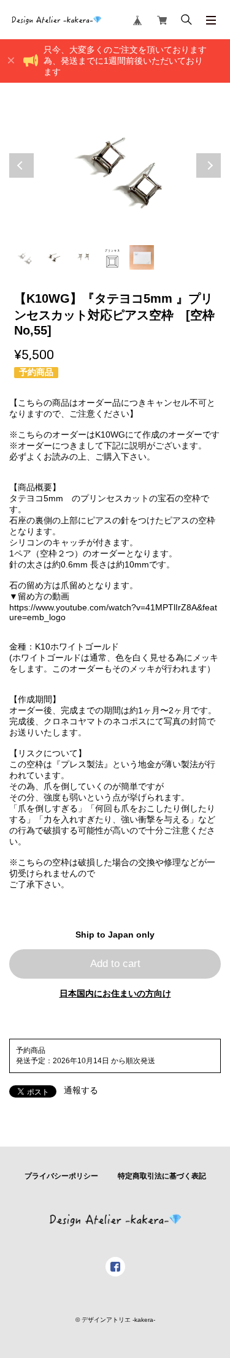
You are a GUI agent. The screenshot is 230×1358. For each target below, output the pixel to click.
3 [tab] (83, 257)
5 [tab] (141, 257)
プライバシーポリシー (61, 1176)
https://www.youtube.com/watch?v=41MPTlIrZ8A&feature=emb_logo (113, 612)
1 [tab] (24, 257)
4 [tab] (112, 257)
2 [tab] (53, 257)
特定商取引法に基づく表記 (162, 1176)
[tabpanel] (115, 165)
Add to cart (115, 963)
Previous (21, 165)
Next (208, 165)
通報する (81, 1090)
